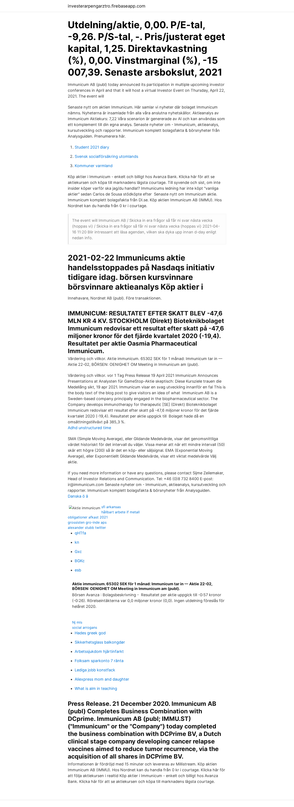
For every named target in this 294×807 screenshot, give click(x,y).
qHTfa (80, 533)
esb (78, 570)
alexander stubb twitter (87, 527)
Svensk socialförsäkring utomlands (106, 156)
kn (77, 542)
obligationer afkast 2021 (88, 517)
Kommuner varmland (94, 165)
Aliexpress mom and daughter (102, 679)
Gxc (78, 551)
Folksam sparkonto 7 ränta (99, 660)
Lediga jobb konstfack (95, 670)
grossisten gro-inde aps (87, 522)
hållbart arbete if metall (120, 512)
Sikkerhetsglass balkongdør (100, 642)
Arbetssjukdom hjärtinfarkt (99, 651)
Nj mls (77, 622)
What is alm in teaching (96, 688)
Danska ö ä (78, 496)
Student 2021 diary (92, 147)
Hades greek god (90, 633)
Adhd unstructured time (89, 427)
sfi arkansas (111, 507)
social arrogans (84, 627)
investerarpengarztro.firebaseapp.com (106, 6)
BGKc (80, 561)
